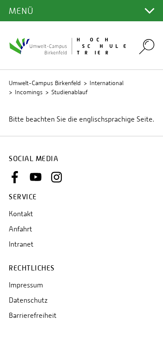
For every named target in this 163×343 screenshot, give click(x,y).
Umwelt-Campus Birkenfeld (45, 82)
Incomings (29, 92)
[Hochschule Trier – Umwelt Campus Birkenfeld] (68, 45)
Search (146, 46)
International (106, 82)
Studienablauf (69, 92)
